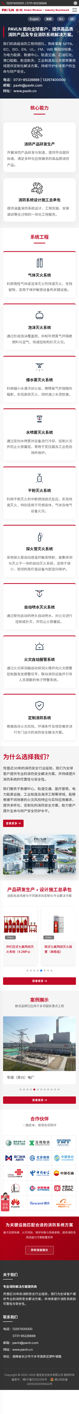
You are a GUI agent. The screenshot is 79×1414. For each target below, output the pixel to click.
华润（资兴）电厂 (21, 1077)
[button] (27, 971)
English (34, 19)
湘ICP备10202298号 (34, 1379)
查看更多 (12, 823)
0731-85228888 (36, 3)
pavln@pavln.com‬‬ (27, 85)
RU (61, 19)
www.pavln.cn (24, 91)
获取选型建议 (39, 1250)
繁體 (49, 19)
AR (72, 19)
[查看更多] (39, 837)
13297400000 (15, 3)
